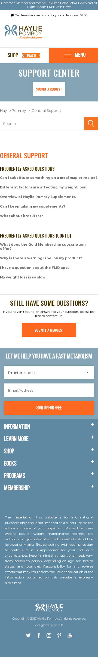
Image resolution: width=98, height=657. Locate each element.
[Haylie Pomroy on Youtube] (70, 635)
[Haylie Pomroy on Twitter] (28, 635)
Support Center (49, 72)
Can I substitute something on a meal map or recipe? (48, 178)
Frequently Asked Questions (27, 169)
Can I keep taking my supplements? (32, 206)
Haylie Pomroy (13, 110)
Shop (24, 55)
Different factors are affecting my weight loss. (43, 187)
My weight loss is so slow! (23, 277)
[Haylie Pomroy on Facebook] (38, 635)
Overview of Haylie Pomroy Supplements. (38, 197)
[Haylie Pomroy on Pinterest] (59, 635)
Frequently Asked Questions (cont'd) (35, 235)
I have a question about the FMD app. (34, 268)
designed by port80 (49, 625)
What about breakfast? (21, 216)
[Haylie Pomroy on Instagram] (49, 635)
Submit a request (49, 89)
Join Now (63, 7)
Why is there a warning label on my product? (41, 258)
